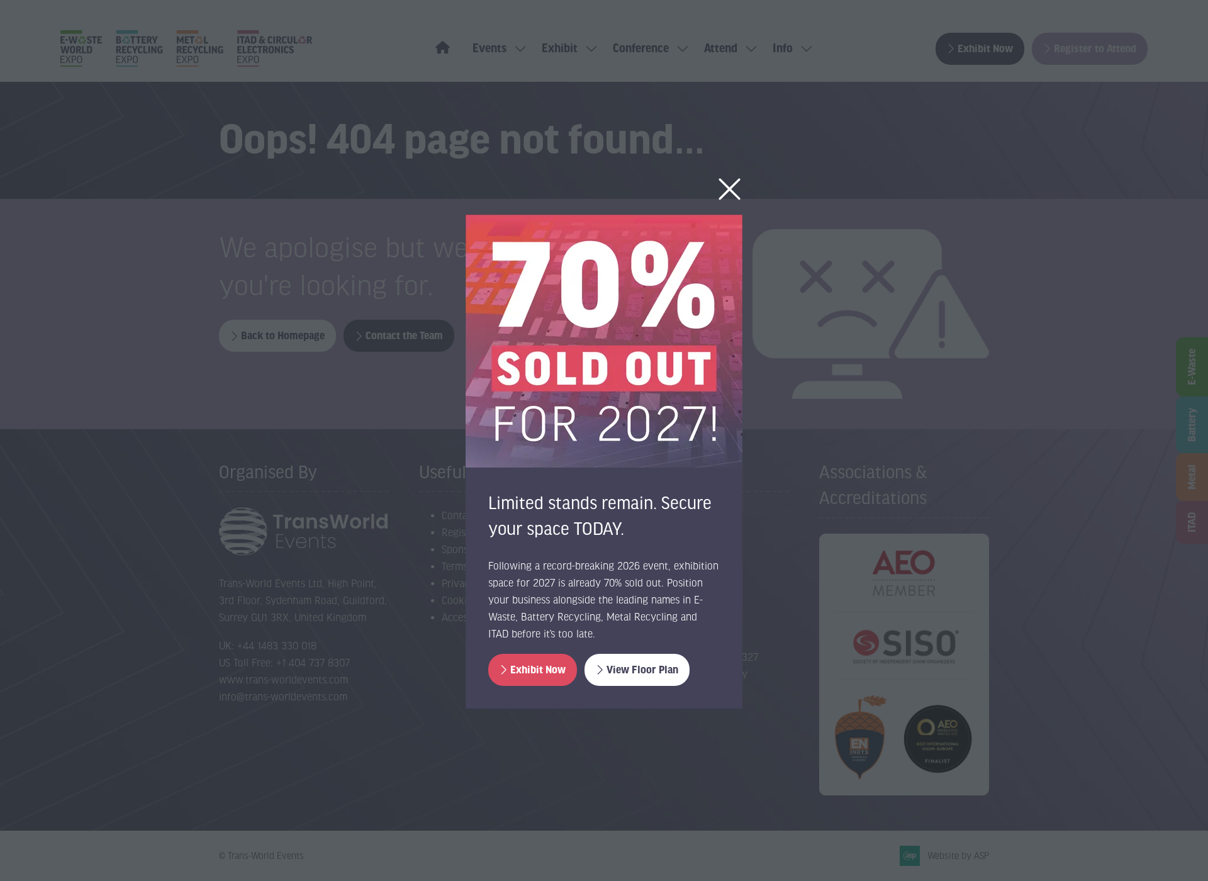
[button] (729, 189)
